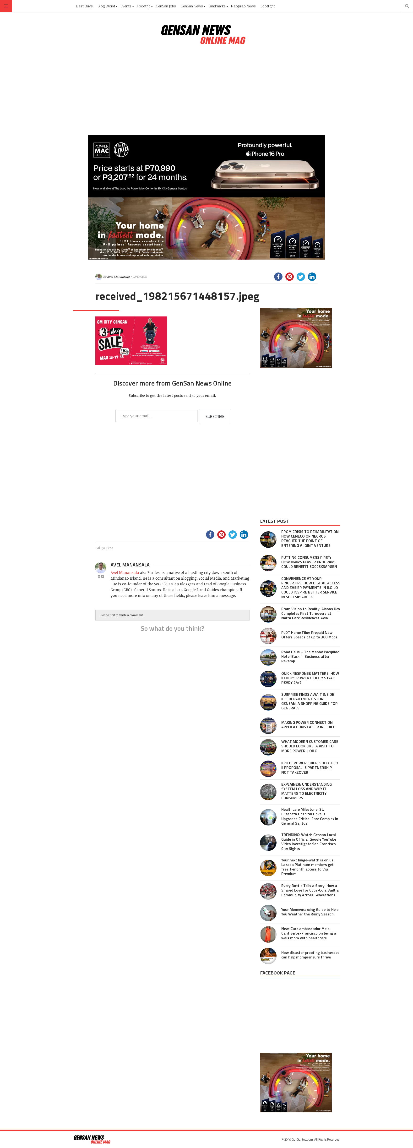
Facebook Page (277, 972)
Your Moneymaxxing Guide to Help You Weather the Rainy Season (309, 912)
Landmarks (217, 6)
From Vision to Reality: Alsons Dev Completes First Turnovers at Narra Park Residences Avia (310, 613)
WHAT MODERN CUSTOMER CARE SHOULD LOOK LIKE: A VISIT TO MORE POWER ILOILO (309, 746)
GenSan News (192, 6)
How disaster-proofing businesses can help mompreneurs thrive (310, 955)
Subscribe (215, 416)
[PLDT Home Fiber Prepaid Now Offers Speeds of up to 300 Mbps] (268, 636)
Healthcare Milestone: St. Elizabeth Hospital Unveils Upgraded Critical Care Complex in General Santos (309, 816)
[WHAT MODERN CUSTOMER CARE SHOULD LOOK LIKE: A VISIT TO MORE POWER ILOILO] (268, 747)
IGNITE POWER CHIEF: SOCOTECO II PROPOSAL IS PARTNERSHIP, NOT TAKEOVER (309, 767)
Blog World (106, 6)
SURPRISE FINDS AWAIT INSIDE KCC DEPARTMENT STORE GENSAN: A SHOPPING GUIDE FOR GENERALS (309, 701)
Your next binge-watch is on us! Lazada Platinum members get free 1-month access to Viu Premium (307, 867)
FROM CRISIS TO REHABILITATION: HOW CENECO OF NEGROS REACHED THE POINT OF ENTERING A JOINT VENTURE (310, 538)
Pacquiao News (243, 6)
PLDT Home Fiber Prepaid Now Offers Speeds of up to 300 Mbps (309, 635)
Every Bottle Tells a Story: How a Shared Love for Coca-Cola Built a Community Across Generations (310, 890)
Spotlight (268, 6)
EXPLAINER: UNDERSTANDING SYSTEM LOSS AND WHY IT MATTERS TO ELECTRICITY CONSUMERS (306, 791)
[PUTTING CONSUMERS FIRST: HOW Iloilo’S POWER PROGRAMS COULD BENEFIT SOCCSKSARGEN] (268, 563)
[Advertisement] (206, 90)
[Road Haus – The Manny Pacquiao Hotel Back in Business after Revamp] (268, 657)
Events (125, 6)
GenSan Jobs (166, 6)
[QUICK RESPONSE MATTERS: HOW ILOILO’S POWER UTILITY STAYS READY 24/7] (268, 679)
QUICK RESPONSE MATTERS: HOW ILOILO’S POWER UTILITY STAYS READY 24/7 (310, 677)
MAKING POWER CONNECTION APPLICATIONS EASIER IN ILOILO (308, 724)
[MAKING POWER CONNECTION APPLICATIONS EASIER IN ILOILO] (268, 726)
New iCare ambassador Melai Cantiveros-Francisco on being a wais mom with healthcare (308, 933)
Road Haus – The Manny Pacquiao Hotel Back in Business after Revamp (310, 656)
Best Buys (84, 6)
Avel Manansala (118, 276)
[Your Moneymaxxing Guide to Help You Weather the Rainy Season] (268, 913)
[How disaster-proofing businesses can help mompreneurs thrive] (268, 956)
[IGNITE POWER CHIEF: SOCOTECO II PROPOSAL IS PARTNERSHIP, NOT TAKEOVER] (268, 769)
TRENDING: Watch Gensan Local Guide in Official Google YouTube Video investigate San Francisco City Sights (308, 841)
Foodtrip (143, 6)
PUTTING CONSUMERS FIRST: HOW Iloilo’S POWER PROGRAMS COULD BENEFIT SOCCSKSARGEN (309, 562)
